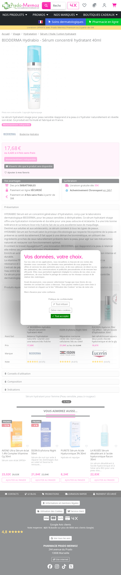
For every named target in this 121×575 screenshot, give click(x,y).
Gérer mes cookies (60, 310)
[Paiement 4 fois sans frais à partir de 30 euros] (73, 5)
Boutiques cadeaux (99, 15)
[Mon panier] (114, 5)
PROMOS (39, 15)
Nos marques (65, 15)
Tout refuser (61, 304)
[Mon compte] (104, 5)
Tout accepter (61, 316)
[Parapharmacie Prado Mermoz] (21, 5)
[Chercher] (46, 5)
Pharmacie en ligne (105, 22)
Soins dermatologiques (67, 22)
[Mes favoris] (84, 5)
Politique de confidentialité (60, 299)
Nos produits (14, 15)
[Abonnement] (94, 5)
